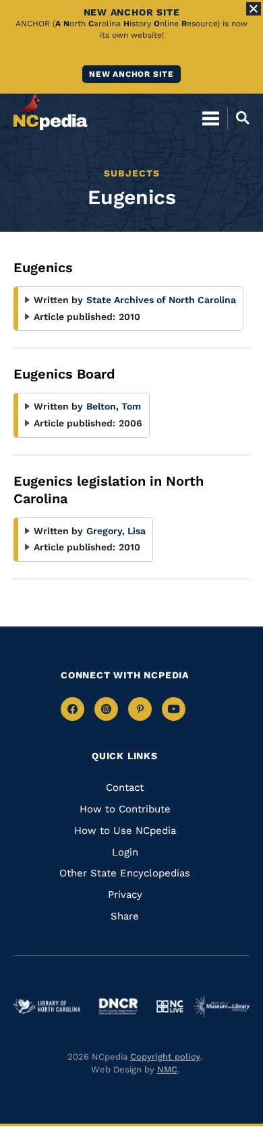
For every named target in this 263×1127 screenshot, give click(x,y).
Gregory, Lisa (116, 530)
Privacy (125, 895)
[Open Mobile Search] (238, 118)
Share (125, 916)
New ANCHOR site (131, 74)
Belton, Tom (113, 406)
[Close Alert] (253, 8)
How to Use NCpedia (125, 831)
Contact (125, 787)
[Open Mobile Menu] (210, 118)
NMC (167, 1069)
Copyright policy (165, 1057)
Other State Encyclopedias (124, 873)
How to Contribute (125, 809)
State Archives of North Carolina (161, 299)
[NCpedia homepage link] (50, 112)
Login (125, 852)
